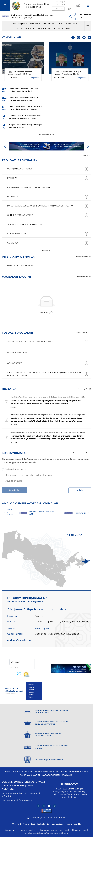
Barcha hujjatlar (83, 389)
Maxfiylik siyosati (78, 771)
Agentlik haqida (17, 24)
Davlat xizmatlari (51, 24)
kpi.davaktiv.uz (72, 513)
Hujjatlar (70, 24)
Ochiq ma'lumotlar (30, 775)
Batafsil (45, 250)
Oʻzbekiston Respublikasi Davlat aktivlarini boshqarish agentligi (23, 785)
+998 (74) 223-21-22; (45, 628)
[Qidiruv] (70, 16)
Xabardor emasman (16, 469)
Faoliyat (34, 24)
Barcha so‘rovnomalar (80, 453)
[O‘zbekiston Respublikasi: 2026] (71, 668)
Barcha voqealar (82, 276)
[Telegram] (89, 37)
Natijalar (80, 490)
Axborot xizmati (45, 29)
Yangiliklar (34, 78)
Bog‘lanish (63, 29)
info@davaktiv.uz (25, 800)
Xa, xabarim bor (14, 480)
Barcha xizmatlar (82, 256)
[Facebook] (73, 37)
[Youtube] (84, 37)
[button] (88, 5)
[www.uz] (46, 811)
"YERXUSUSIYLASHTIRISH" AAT (32, 513)
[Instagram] (78, 37)
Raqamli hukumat (24, 29)
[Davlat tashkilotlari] (5, 5)
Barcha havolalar (82, 333)
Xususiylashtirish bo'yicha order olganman (29, 475)
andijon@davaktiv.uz (19, 640)
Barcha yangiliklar (45, 134)
